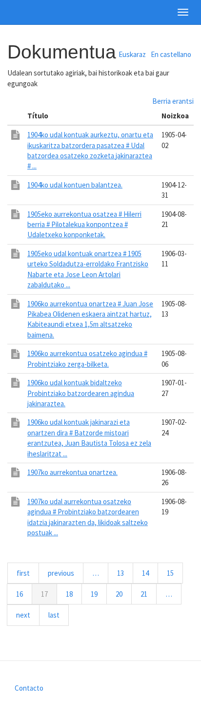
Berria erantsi (173, 101)
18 (74, 594)
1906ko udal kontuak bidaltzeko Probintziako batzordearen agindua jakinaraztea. (80, 393)
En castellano (171, 54)
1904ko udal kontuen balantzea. (74, 184)
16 (24, 594)
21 (149, 594)
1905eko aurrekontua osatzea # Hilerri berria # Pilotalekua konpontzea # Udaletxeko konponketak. (84, 224)
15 (175, 573)
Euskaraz (132, 54)
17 (49, 596)
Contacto (29, 688)
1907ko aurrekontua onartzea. (72, 472)
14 (150, 573)
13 (125, 573)
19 (99, 594)
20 (124, 594)
